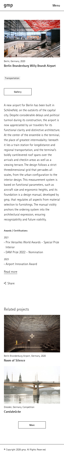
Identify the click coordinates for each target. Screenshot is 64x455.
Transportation (12, 78)
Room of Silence (14, 360)
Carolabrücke (12, 412)
